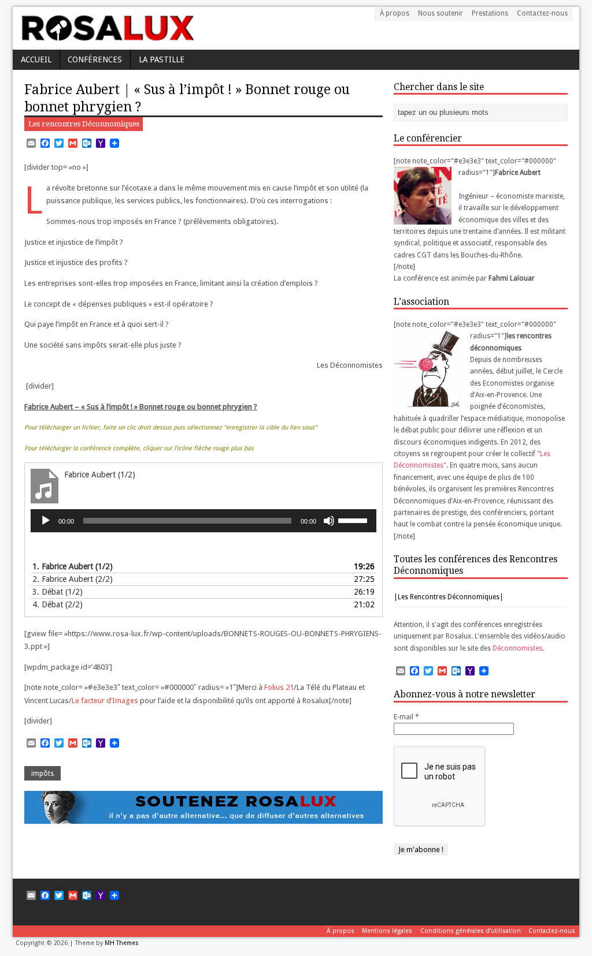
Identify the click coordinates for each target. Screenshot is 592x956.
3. (57, 591)
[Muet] (329, 520)
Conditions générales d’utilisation (470, 931)
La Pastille (161, 59)
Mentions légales (387, 931)
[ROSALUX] (107, 37)
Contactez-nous (542, 13)
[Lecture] (45, 520)
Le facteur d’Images (105, 700)
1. (72, 566)
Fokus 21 (279, 687)
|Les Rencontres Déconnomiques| (449, 597)
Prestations (490, 13)
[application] (203, 520)
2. (72, 579)
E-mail (406, 717)
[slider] (354, 519)
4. (57, 604)
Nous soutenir (440, 13)
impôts (42, 774)
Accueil (36, 59)
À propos (394, 13)
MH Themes (122, 943)
